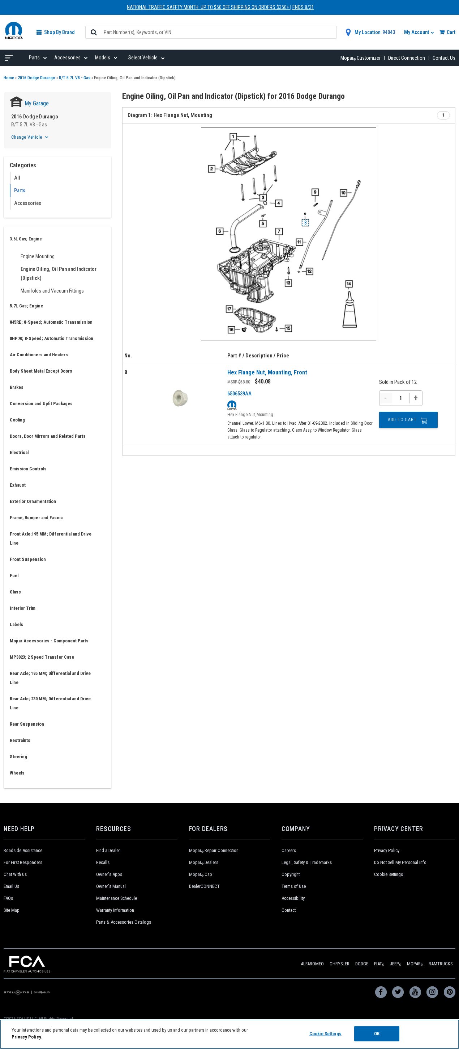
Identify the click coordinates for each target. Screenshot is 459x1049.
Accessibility (293, 898)
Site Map (12, 910)
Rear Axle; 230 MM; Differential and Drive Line (50, 703)
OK (376, 1033)
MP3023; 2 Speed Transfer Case (42, 657)
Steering (18, 756)
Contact (289, 910)
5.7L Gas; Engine (26, 306)
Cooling (17, 420)
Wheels (17, 773)
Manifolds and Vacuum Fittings (52, 291)
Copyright (291, 874)
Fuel (14, 575)
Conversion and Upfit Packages (41, 403)
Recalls (103, 862)
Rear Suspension (27, 724)
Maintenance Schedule (116, 898)
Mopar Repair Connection (214, 850)
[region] (229, 1034)
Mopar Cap (200, 874)
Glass (15, 592)
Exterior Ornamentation (33, 501)
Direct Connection (406, 58)
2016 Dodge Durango (36, 77)
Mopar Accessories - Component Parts (49, 640)
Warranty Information (115, 910)
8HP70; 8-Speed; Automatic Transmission (51, 338)
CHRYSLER (339, 963)
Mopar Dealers (203, 862)
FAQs (8, 898)
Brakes (16, 387)
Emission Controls (28, 468)
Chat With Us (15, 874)
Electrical (19, 452)
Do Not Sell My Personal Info (400, 862)
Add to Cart (402, 419)
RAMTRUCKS (440, 963)
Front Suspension (28, 559)
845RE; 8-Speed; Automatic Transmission (51, 322)
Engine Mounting (38, 256)
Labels (16, 624)
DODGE (361, 963)
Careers (289, 850)
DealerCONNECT (204, 886)
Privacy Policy (386, 850)
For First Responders (23, 862)
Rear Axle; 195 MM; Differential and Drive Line (50, 678)
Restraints (20, 740)
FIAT (379, 963)
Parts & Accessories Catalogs (123, 922)
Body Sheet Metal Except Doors (41, 371)
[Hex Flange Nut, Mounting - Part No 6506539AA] (180, 399)
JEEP (395, 963)
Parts (19, 190)
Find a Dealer (108, 850)
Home (9, 77)
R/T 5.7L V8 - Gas (74, 77)
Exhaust (18, 485)
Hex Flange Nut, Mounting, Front (267, 372)
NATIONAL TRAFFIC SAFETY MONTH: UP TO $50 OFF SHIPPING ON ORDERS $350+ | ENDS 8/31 (220, 7)
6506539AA (239, 393)
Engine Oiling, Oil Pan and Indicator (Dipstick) (58, 273)
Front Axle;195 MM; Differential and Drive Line (50, 538)
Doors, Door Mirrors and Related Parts (48, 436)
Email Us (11, 886)
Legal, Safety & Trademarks (307, 862)
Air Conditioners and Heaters (39, 354)
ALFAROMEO (312, 963)
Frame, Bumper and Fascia (36, 517)
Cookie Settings (388, 874)
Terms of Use (294, 886)
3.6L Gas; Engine (26, 239)
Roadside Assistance (23, 850)
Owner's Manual (111, 886)
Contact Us (444, 58)
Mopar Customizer (360, 58)
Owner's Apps (109, 874)
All (17, 178)
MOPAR (415, 963)
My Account (417, 32)
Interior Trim (22, 608)
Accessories (27, 203)
